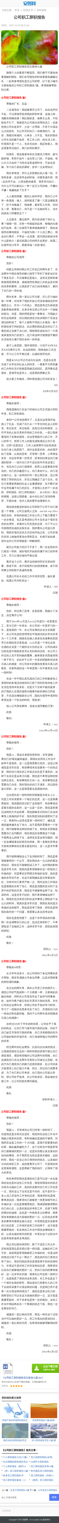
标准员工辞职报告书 (13, 1475)
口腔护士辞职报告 (40, 1462)
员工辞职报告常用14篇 (42, 1466)
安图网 (25, 1520)
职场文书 (28, 10)
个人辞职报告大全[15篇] (15, 1457)
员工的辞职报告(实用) (42, 1457)
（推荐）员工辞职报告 (42, 1480)
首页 (17, 10)
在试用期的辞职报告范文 (15, 1462)
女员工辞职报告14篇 (19, 1490)
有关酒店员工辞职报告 (42, 1471)
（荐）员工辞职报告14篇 (15, 1471)
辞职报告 (42, 10)
